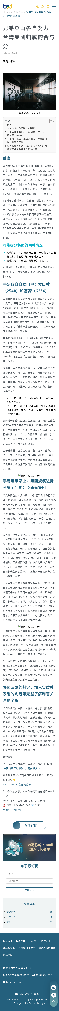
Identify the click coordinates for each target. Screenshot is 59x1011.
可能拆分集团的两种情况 (24, 128)
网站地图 (8, 954)
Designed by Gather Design (29, 1003)
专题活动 (29, 911)
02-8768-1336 (43, 975)
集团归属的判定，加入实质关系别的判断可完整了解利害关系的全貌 (27, 147)
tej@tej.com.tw (12, 810)
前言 (9, 124)
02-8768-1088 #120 (17, 975)
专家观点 (33, 941)
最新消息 (8, 941)
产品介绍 (29, 917)
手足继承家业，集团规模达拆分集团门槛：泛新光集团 (27, 140)
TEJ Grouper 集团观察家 (17, 784)
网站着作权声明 (47, 948)
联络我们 (46, 941)
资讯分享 (29, 922)
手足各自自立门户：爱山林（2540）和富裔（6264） (26, 133)
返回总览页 (31, 825)
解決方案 (21, 941)
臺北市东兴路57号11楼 (18, 968)
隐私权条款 (9, 948)
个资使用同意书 (27, 948)
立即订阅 (29, 890)
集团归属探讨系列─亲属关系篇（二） (24, 768)
